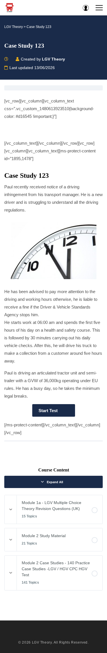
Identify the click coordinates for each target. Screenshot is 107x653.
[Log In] (85, 7)
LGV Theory (42, 642)
